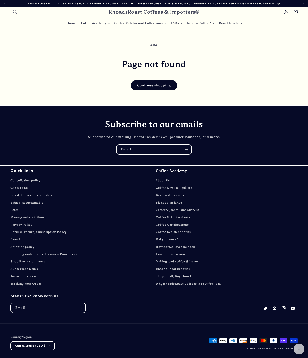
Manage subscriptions (27, 217)
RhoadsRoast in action (173, 269)
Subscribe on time (24, 269)
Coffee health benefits (173, 232)
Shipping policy (22, 247)
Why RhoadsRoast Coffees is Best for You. (188, 284)
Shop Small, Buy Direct (173, 276)
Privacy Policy (21, 224)
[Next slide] (303, 3)
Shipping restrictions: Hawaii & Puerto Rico (44, 254)
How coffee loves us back (175, 247)
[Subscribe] (186, 149)
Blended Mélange (169, 202)
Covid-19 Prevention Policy (31, 195)
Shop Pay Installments (27, 261)
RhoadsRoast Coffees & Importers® (277, 348)
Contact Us (19, 188)
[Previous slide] (4, 3)
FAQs (14, 210)
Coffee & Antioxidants (173, 217)
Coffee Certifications (172, 224)
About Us (163, 180)
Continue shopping (154, 85)
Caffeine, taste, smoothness (177, 210)
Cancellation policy (25, 180)
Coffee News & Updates (174, 188)
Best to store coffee (171, 195)
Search (15, 239)
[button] (15, 12)
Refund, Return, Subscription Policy (38, 232)
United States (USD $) (31, 345)
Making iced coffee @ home (177, 261)
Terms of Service (23, 276)
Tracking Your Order (25, 284)
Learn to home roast (171, 254)
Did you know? (167, 239)
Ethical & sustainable (27, 202)
